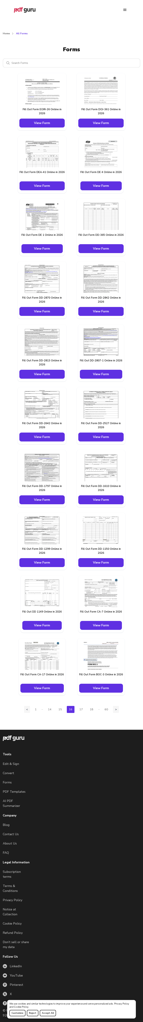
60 (106, 709)
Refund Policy (13, 933)
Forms (7, 782)
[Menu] (125, 10)
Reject (32, 1013)
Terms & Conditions (10, 888)
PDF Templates (14, 792)
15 (60, 709)
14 (49, 709)
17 (81, 709)
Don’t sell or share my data (16, 944)
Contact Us (11, 834)
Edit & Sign (11, 764)
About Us (10, 843)
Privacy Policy (121, 1003)
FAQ (6, 853)
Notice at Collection (10, 911)
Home (6, 33)
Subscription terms (12, 874)
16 (70, 709)
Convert (8, 773)
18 (91, 709)
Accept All (48, 1013)
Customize (17, 1013)
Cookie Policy (21, 1007)
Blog (6, 825)
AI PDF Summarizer (11, 803)
